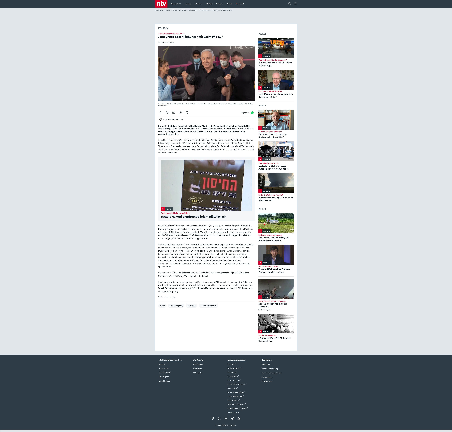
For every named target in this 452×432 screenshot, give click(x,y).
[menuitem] (180, 4)
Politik (167, 10)
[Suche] (295, 4)
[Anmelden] (289, 4)
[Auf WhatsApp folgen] (252, 112)
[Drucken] (187, 112)
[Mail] (173, 112)
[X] (167, 112)
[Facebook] (160, 112)
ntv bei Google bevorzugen (173, 119)
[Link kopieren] (180, 112)
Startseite (159, 10)
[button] (206, 76)
